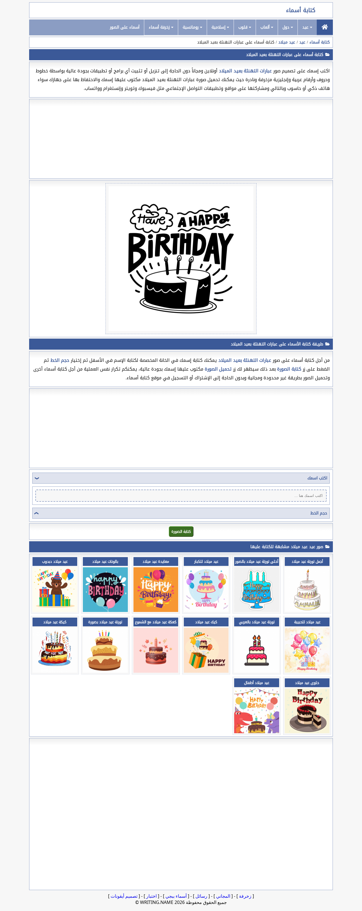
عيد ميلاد (286, 42)
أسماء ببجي (176, 896)
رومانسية (191, 27)
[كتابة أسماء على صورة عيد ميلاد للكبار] (206, 610)
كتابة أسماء (300, 10)
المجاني (223, 896)
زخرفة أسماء (160, 27)
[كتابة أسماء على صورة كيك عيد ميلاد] (206, 671)
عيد (306, 27)
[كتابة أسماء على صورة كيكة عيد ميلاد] (55, 671)
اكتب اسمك (317, 478)
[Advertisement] (181, 138)
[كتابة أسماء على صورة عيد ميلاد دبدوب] (55, 610)
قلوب (243, 27)
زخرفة (245, 896)
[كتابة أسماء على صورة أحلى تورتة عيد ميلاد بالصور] (256, 610)
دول (287, 27)
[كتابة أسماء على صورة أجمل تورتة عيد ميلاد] (307, 610)
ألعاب (265, 27)
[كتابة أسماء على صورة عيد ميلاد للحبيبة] (307, 671)
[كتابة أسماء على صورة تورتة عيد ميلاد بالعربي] (256, 671)
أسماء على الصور (124, 27)
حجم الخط (318, 513)
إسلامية (219, 27)
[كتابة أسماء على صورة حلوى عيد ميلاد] (307, 731)
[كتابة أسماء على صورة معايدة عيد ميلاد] (155, 610)
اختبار (151, 896)
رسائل (201, 896)
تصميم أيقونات (124, 896)
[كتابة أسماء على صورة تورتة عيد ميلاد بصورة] (105, 671)
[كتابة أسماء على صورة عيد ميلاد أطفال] (256, 731)
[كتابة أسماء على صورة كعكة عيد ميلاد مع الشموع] (155, 671)
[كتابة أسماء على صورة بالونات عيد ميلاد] (105, 610)
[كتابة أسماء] (325, 27)
